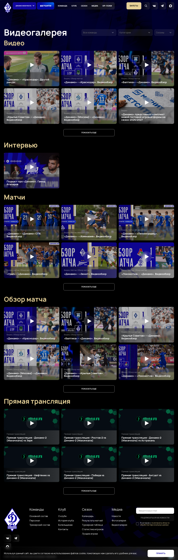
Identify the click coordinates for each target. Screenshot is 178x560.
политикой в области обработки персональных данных (154, 524)
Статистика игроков (93, 529)
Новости (116, 516)
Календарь (88, 516)
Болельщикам (65, 525)
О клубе (62, 516)
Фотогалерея (119, 520)
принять (160, 553)
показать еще (89, 132)
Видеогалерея (119, 525)
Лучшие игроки (90, 534)
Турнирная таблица (92, 525)
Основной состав (38, 516)
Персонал (34, 520)
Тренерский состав (39, 525)
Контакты (63, 529)
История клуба (66, 520)
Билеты (134, 5)
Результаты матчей (92, 520)
